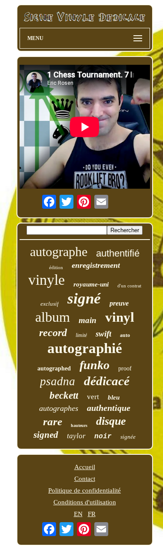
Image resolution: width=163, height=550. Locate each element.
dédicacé (107, 381)
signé (84, 298)
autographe (58, 251)
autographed (54, 368)
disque (111, 421)
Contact (84, 478)
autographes (58, 408)
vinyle (46, 280)
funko (95, 365)
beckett (64, 395)
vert (93, 397)
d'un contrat (129, 285)
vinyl (119, 317)
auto (125, 335)
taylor (76, 436)
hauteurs (79, 425)
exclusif (49, 303)
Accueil (84, 466)
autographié (84, 348)
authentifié (118, 253)
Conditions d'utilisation (84, 502)
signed (45, 435)
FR (92, 513)
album (52, 317)
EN (78, 513)
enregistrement (96, 265)
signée (128, 436)
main (87, 320)
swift (103, 333)
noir (103, 436)
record (53, 332)
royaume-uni (91, 284)
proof (125, 368)
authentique (108, 408)
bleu (114, 397)
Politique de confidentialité (84, 490)
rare (52, 421)
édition (56, 267)
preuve (119, 303)
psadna (57, 381)
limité (81, 335)
